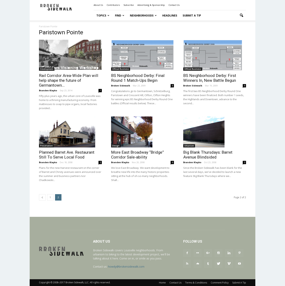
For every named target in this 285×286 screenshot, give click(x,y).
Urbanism (189, 145)
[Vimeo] (229, 264)
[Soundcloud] (197, 264)
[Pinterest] (239, 253)
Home (162, 282)
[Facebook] (187, 253)
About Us (98, 4)
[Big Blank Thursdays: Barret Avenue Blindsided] (214, 131)
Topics (101, 15)
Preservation (46, 145)
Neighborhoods (142, 15)
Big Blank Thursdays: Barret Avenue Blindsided (207, 154)
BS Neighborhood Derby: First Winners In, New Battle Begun (209, 78)
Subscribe (129, 4)
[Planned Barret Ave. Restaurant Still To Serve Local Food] (70, 131)
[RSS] (187, 264)
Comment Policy (220, 282)
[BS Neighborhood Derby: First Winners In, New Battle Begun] (214, 55)
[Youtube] (239, 264)
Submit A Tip (192, 15)
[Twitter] (218, 264)
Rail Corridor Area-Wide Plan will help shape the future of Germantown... (68, 80)
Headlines (169, 15)
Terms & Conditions (196, 282)
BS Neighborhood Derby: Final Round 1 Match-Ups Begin (138, 78)
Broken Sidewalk (120, 85)
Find (118, 15)
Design (115, 145)
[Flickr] (197, 253)
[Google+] (208, 253)
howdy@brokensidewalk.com (126, 266)
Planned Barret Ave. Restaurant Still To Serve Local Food (66, 154)
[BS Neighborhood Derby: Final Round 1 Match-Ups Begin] (142, 55)
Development (46, 69)
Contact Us (174, 4)
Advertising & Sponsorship (151, 4)
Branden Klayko (48, 90)
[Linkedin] (229, 253)
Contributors (113, 4)
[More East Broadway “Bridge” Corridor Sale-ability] (142, 131)
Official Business (120, 69)
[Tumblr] (208, 264)
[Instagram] (218, 253)
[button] (241, 15)
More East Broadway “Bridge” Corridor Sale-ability (137, 154)
